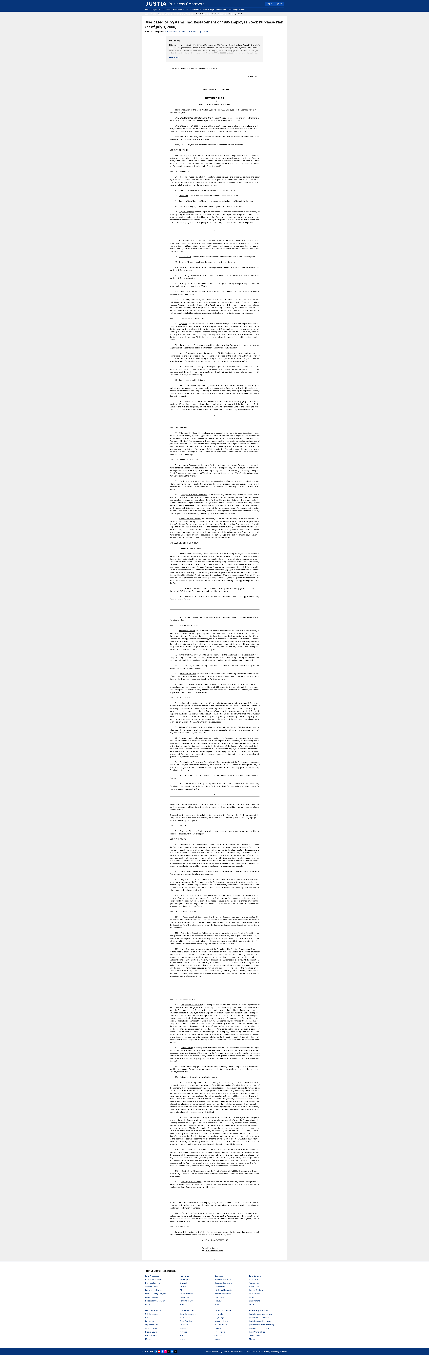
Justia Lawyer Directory (259, 1317)
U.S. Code (149, 1317)
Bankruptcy (185, 1279)
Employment (219, 1286)
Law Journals (254, 1293)
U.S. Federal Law (153, 1310)
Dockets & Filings (152, 1335)
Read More (174, 57)
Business (218, 1276)
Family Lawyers (151, 1297)
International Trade (222, 1293)
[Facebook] (162, 1351)
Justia (147, 14)
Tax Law (217, 1301)
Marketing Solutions (236, 10)
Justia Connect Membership (260, 1314)
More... (148, 1304)
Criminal (183, 1283)
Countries (218, 1335)
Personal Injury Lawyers (155, 1301)
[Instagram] (165, 1351)
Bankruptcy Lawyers (153, 1279)
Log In (269, 4)
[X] (175, 1351)
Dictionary (253, 1279)
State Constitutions (188, 1314)
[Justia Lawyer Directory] (178, 1351)
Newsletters (221, 10)
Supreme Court (151, 1324)
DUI (181, 1290)
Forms (153, 14)
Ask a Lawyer (165, 10)
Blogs (251, 1297)
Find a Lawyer (151, 10)
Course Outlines (256, 1290)
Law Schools (195, 10)
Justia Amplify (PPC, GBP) (259, 1328)
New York (184, 1332)
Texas (182, 1335)
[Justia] (155, 4)
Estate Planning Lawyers (155, 1293)
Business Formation (222, 1279)
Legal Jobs (218, 1314)
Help (241, 1352)
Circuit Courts (151, 1328)
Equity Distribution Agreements (195, 31)
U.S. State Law (187, 1310)
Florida (183, 1328)
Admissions (254, 1283)
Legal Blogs (219, 1317)
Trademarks (219, 1332)
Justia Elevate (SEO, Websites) (261, 1324)
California (184, 1324)
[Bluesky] (172, 1351)
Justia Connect (212, 1352)
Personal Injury (186, 1301)
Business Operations (223, 1283)
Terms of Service (250, 1352)
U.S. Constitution (152, 1314)
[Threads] (168, 1351)
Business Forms (221, 1321)
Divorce (183, 1286)
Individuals (185, 1276)
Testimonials (254, 1335)
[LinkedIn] (156, 1351)
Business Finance (172, 31)
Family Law (184, 1297)
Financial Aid (254, 1286)
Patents (217, 1328)
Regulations (150, 1321)
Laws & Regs (208, 10)
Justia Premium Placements (260, 1321)
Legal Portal (224, 1352)
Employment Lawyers (154, 1290)
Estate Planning (186, 1293)
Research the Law (180, 10)
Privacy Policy (264, 1352)
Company (234, 1352)
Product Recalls (220, 1324)
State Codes (185, 1317)
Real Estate (219, 1297)
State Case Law (186, 1321)
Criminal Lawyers (152, 1286)
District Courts (151, 1332)
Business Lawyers (152, 1283)
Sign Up (279, 4)
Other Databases (222, 1310)
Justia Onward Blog (257, 1332)
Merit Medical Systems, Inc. (183, 14)
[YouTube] (159, 1351)
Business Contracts (165, 14)
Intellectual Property (223, 1290)
